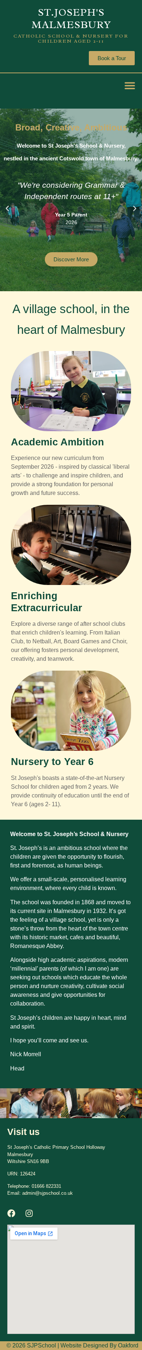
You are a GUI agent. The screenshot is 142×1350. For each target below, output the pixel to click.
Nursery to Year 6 (52, 761)
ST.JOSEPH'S (71, 12)
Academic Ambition (57, 442)
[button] (130, 85)
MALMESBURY (71, 24)
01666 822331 (46, 1186)
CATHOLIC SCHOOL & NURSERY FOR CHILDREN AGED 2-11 (71, 38)
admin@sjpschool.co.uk (47, 1193)
